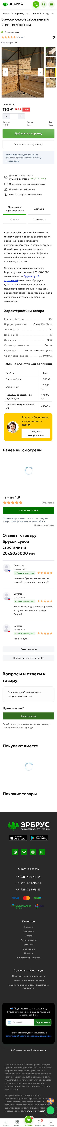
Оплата (14, 219)
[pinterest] (15, 852)
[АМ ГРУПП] (28, 828)
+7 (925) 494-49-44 (28, 876)
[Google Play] (39, 840)
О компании (28, 949)
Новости (28, 953)
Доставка (39, 208)
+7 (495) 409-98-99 (28, 883)
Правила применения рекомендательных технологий (28, 986)
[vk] (24, 852)
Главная (6, 13)
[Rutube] (42, 852)
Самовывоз (39, 219)
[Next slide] (40, 72)
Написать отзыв (28, 510)
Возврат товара (28, 940)
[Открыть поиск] (44, 4)
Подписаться (43, 1022)
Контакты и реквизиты (28, 957)
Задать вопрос (28, 716)
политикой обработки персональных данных (28, 1035)
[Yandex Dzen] (33, 852)
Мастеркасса (39, 1050)
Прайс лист (28, 944)
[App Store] (18, 840)
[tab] (18, 93)
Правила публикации (44, 525)
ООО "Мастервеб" (36, 1111)
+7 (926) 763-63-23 (28, 889)
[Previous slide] (5, 72)
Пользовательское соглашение (28, 980)
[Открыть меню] (51, 4)
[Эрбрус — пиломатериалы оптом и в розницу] (16, 4)
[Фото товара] (22, 72)
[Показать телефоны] (36, 4)
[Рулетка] (50, 1101)
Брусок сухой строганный (28, 13)
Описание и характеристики (15, 209)
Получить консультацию (36, 433)
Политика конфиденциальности (28, 976)
